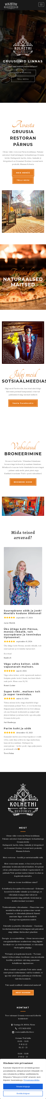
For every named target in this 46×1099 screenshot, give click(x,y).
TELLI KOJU (23, 79)
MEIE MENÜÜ (23, 173)
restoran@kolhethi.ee (24, 1032)
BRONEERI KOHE (23, 482)
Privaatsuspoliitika (31, 1080)
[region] (23, 1079)
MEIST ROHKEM (23, 993)
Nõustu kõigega (23, 1086)
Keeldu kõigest (23, 1093)
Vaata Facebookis (23, 403)
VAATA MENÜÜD (23, 73)
